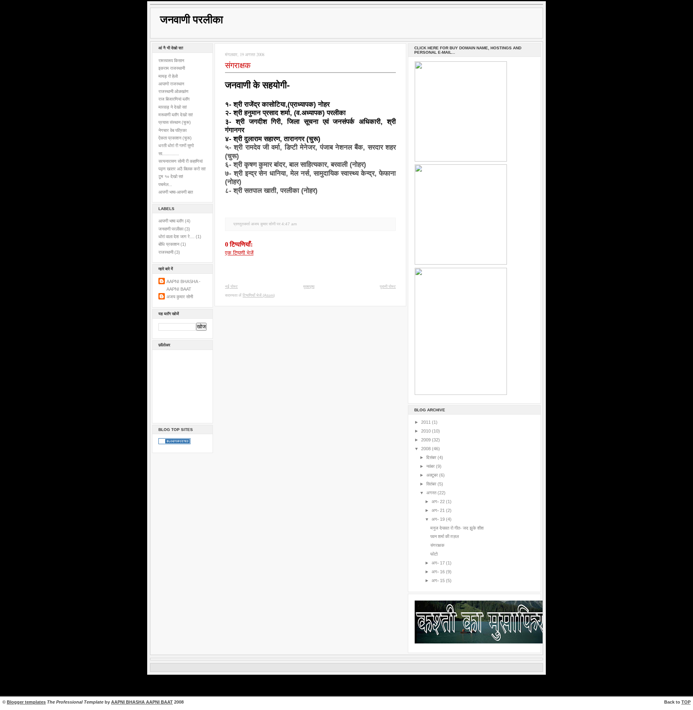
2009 (426, 439)
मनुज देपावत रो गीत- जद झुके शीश (457, 528)
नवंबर (431, 466)
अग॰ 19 (439, 519)
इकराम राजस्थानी (171, 68)
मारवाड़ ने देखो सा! (172, 107)
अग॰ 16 (439, 571)
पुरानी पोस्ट (388, 286)
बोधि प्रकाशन (168, 244)
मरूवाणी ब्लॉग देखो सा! (175, 114)
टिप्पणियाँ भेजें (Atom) (259, 295)
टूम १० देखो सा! (170, 176)
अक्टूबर (432, 475)
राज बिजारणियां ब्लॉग (174, 99)
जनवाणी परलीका (191, 20)
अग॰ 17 (439, 562)
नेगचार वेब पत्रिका (172, 130)
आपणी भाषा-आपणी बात (175, 192)
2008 (426, 448)
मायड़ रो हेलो (168, 76)
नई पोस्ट (231, 286)
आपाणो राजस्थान (171, 83)
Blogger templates (26, 702)
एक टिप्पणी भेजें (239, 253)
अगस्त (432, 492)
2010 (426, 431)
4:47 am (289, 224)
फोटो (434, 554)
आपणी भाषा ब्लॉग (171, 220)
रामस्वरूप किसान (171, 60)
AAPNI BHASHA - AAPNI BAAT (183, 285)
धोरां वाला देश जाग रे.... (176, 236)
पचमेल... (165, 184)
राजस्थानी (165, 252)
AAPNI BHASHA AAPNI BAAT (142, 702)
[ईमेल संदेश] (299, 224)
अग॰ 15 (439, 580)
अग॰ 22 (439, 501)
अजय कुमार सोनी (179, 296)
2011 (426, 422)
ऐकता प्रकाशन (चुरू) (175, 138)
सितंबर (432, 483)
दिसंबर (432, 457)
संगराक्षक (238, 65)
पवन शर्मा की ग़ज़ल (444, 536)
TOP (686, 702)
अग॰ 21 (439, 510)
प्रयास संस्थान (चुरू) (174, 122)
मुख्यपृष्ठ (308, 286)
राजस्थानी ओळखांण (173, 91)
